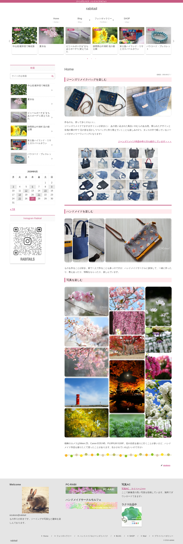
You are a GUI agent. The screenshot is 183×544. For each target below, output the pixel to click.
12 (26, 191)
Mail (144, 536)
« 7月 (12, 209)
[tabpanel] (24, 40)
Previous (9, 41)
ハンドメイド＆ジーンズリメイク (94, 536)
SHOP (132, 536)
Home (45, 536)
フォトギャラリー (64, 536)
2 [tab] (91, 58)
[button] (79, 101)
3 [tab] (95, 58)
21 (39, 195)
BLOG (118, 536)
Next (173, 41)
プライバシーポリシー (163, 536)
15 (45, 191)
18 (19, 195)
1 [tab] (87, 58)
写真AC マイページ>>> (133, 488)
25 (19, 198)
